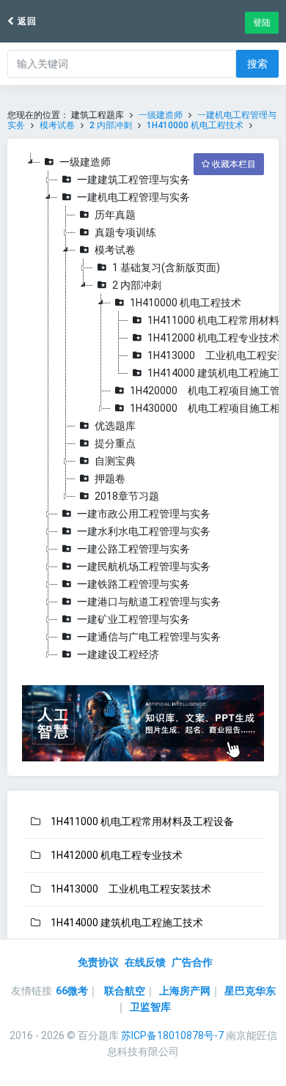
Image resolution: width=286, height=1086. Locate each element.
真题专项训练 (125, 232)
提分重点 (115, 443)
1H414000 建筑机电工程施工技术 (127, 922)
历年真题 (115, 215)
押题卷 (110, 478)
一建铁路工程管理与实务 (133, 584)
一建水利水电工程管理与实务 (143, 531)
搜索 (257, 64)
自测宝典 (115, 461)
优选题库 (115, 426)
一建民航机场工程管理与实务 (143, 566)
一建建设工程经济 (118, 654)
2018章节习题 (127, 496)
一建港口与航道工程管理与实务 (149, 601)
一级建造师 (161, 115)
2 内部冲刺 (110, 125)
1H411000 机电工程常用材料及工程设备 (142, 821)
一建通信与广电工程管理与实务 (149, 637)
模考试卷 (57, 125)
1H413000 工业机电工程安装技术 (131, 889)
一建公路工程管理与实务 (133, 549)
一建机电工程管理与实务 (133, 197)
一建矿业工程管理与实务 (133, 619)
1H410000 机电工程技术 (195, 125)
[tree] (143, 408)
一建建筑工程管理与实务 (133, 179)
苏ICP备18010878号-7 (172, 1035)
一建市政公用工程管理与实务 (143, 514)
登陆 (262, 23)
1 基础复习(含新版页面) (166, 267)
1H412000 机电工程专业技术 (213, 338)
